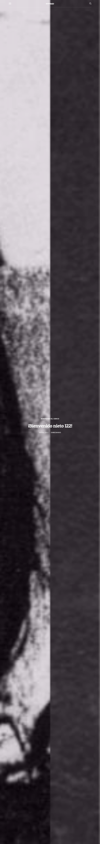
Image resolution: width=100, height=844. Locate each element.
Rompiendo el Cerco (50, 419)
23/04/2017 (44, 432)
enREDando (56, 432)
